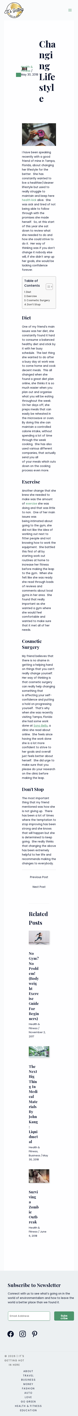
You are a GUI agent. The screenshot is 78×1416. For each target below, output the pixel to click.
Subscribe (64, 1317)
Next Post (39, 887)
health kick (29, 200)
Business (34, 1155)
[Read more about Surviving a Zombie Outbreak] (39, 1176)
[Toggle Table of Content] (47, 286)
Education (28, 1410)
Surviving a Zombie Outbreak (34, 1206)
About (28, 1371)
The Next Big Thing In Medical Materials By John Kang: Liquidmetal (33, 1104)
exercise (31, 504)
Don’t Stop (34, 304)
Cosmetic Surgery (38, 300)
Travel (28, 1375)
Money (28, 1384)
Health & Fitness (27, 69)
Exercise (32, 296)
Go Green (28, 1401)
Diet (28, 292)
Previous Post (39, 877)
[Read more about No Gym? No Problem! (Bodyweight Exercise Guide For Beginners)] (39, 937)
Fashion (28, 1388)
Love (28, 1397)
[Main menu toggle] (70, 10)
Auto (28, 1393)
